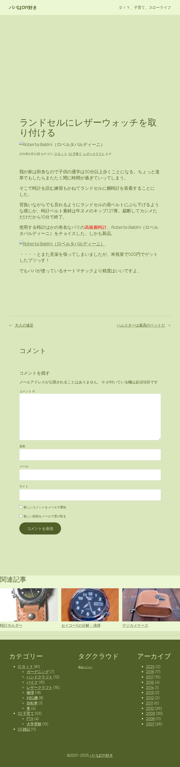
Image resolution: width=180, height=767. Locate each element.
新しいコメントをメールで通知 (44, 507)
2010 (150, 708)
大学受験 (34, 723)
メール (24, 466)
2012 (150, 697)
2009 (150, 713)
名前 (22, 446)
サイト (24, 486)
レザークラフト (93, 154)
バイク (32, 682)
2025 (150, 666)
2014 (150, 687)
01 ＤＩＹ (60, 154)
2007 (150, 723)
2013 (150, 692)
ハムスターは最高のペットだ (141, 325)
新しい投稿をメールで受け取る (44, 516)
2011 (149, 703)
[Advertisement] (90, 61)
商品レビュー (85, 667)
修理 (30, 692)
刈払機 (32, 697)
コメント (27, 391)
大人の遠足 (24, 325)
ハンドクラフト (39, 676)
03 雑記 (24, 729)
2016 (150, 682)
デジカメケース (135, 625)
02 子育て (75, 154)
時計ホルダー (11, 625)
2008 (150, 718)
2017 (149, 676)
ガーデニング (38, 671)
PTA (30, 718)
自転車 (32, 703)
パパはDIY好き (23, 7)
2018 (150, 671)
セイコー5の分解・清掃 (81, 625)
